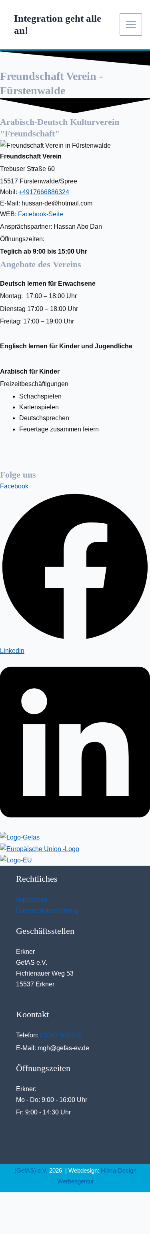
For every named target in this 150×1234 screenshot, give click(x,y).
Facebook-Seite (40, 214)
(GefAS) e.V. (31, 1170)
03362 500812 (60, 1035)
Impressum (31, 899)
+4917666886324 (44, 192)
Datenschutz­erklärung (47, 910)
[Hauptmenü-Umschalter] (131, 24)
